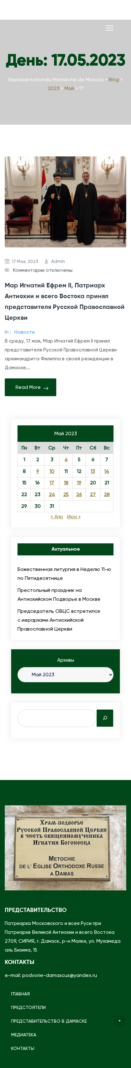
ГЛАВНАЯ (20, 993)
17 (52, 483)
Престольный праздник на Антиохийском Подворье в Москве (58, 594)
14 (106, 471)
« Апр (57, 517)
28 (107, 494)
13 (93, 471)
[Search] (105, 718)
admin (58, 261)
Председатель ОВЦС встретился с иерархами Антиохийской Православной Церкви (58, 620)
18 (66, 483)
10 (52, 471)
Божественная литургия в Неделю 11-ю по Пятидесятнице (64, 573)
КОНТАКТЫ (22, 1048)
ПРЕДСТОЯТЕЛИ (28, 1007)
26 (79, 494)
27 (93, 494)
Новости (24, 332)
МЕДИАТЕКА (23, 1034)
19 (79, 483)
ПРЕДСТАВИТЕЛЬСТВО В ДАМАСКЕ (49, 1021)
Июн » (74, 517)
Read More (28, 387)
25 (66, 494)
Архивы (65, 660)
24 (52, 494)
